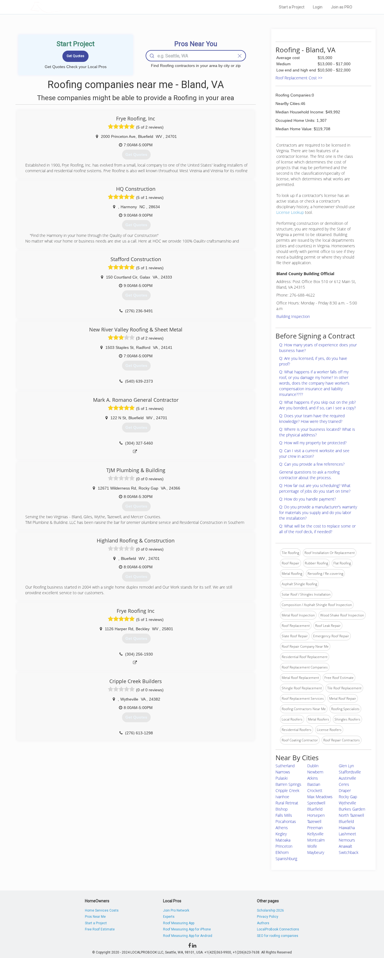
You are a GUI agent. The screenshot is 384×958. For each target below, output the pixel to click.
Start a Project (291, 7)
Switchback (348, 852)
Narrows (282, 772)
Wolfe (312, 846)
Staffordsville (350, 772)
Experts (169, 917)
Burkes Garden (352, 809)
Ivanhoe (282, 796)
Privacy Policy (267, 917)
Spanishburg (286, 858)
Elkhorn (282, 852)
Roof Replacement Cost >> (298, 77)
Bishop (281, 809)
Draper (345, 790)
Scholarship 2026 (270, 910)
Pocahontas (285, 821)
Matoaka (282, 840)
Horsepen (316, 815)
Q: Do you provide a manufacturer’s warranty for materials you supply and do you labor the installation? (318, 512)
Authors (263, 923)
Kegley (281, 833)
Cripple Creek (287, 790)
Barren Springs (288, 784)
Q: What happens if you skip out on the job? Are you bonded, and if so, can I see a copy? (317, 405)
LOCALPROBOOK (63, 7)
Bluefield (314, 809)
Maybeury (315, 852)
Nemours (347, 840)
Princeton (283, 846)
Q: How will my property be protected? (313, 442)
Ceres (344, 784)
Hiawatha (347, 827)
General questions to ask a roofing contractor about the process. (309, 474)
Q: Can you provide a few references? (312, 464)
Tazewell (314, 821)
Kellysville (315, 833)
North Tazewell (351, 815)
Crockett (314, 790)
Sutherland (285, 765)
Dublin (313, 765)
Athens (281, 827)
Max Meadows (320, 796)
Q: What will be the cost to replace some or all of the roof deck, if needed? (317, 528)
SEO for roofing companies (277, 936)
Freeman (315, 827)
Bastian (313, 784)
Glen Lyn (346, 765)
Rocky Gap (348, 796)
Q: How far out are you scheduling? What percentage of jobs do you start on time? (315, 488)
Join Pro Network (176, 910)
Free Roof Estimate (100, 929)
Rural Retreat (286, 803)
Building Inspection (293, 316)
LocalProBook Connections (278, 929)
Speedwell (316, 803)
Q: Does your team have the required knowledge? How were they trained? (312, 418)
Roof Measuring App (178, 923)
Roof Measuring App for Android (187, 936)
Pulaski (281, 778)
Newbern (315, 772)
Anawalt (345, 846)
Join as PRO (341, 7)
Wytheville (347, 803)
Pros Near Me (95, 917)
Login (317, 7)
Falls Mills (283, 815)
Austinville (347, 778)
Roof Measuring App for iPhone (187, 929)
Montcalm (316, 840)
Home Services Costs (102, 910)
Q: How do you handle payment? (307, 499)
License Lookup (290, 212)
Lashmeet (347, 833)
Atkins (312, 778)
